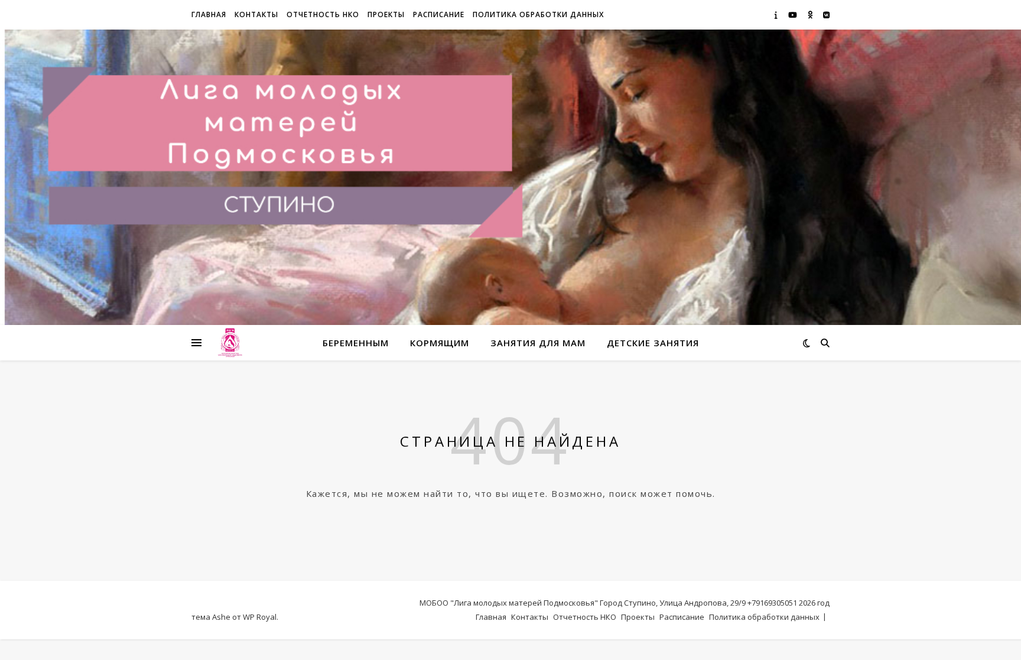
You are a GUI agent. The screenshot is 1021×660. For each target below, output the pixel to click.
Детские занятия (653, 343)
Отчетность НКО (323, 14)
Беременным (356, 343)
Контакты (256, 14)
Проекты (386, 14)
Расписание (438, 14)
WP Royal (260, 617)
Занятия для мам (538, 343)
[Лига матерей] (230, 343)
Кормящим (439, 343)
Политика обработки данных (538, 14)
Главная (208, 14)
